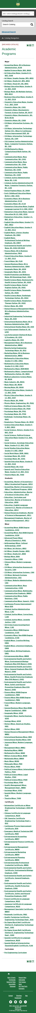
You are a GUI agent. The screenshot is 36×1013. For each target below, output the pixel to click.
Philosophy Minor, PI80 (13, 764)
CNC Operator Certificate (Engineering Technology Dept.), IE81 (17, 820)
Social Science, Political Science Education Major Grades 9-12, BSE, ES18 (18, 437)
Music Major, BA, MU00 (13, 384)
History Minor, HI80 (12, 729)
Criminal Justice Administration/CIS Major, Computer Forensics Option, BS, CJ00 (18, 185)
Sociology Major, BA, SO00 (14, 456)
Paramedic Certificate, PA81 (15, 914)
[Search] (32, 24)
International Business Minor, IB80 (18, 737)
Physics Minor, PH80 (12, 766)
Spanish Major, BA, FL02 (13, 467)
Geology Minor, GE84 (12, 721)
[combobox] (18, 13)
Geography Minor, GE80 (13, 713)
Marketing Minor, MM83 (13, 750)
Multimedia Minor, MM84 (14, 758)
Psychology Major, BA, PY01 (15, 411)
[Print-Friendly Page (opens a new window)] (30, 45)
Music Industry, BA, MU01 (14, 382)
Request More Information (22, 978)
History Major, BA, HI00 (13, 306)
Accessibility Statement (12, 985)
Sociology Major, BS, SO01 (14, 459)
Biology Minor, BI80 (12, 556)
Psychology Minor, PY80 (13, 782)
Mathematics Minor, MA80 (14, 753)
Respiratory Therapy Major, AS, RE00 (19, 422)
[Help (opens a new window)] (33, 45)
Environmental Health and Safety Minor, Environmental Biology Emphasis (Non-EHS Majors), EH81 (18, 661)
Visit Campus (22, 982)
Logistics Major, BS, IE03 (14, 340)
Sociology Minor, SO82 (13, 790)
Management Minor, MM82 (14, 747)
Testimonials (12, 980)
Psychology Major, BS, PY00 (15, 414)
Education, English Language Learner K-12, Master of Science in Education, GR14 (18, 507)
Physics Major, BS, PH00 (13, 400)
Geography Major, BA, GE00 (15, 269)
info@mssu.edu (18, 1009)
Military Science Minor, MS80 (15, 756)
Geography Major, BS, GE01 (15, 272)
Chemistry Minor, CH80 (13, 559)
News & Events (12, 977)
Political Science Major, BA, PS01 (17, 406)
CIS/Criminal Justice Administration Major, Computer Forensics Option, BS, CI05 (18, 143)
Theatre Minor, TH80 (12, 798)
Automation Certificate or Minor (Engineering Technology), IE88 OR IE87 (18, 807)
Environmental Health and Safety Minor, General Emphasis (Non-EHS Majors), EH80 (18, 669)
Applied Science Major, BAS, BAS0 (17, 70)
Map (26, 995)
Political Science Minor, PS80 (15, 780)
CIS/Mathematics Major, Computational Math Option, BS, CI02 (17, 151)
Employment (18, 998)
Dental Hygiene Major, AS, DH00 (17, 190)
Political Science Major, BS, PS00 (17, 408)
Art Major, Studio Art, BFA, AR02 (17, 81)
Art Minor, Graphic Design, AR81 (17, 551)
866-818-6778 (18, 1007)
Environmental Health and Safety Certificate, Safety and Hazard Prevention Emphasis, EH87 (18, 893)
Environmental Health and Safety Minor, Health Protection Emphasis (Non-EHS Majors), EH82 (18, 676)
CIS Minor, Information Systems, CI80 (19, 572)
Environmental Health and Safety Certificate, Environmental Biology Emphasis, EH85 (18, 870)
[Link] (10, 1002)
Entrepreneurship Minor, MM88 (16, 656)
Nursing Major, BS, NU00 (14, 387)
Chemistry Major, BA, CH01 (15, 107)
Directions (19, 995)
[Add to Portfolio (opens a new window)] (28, 45)
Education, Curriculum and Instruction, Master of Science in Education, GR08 (17, 499)
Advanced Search (9, 32)
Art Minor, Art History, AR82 (15, 548)
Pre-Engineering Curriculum (15, 952)
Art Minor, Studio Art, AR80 (15, 554)
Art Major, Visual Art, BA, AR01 (16, 84)
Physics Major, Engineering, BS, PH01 (19, 403)
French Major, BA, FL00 (13, 261)
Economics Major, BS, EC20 (15, 204)
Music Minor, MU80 (11, 761)
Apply (20, 984)
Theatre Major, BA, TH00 (14, 474)
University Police (11, 982)
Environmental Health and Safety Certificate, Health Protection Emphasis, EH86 (18, 885)
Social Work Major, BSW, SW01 (16, 453)
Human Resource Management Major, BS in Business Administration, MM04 (19, 311)
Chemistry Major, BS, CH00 (15, 120)
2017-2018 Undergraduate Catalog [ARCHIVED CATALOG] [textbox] (18, 13)
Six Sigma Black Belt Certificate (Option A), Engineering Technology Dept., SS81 (19, 924)
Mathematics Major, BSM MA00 (16, 369)
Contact (10, 995)
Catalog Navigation (11, 38)
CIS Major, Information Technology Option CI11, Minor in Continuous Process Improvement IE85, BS (18, 131)
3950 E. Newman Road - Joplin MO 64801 (18, 1006)
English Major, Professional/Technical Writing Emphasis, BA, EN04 (17, 240)
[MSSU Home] (18, 3)
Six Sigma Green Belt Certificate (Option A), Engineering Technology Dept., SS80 (19, 932)
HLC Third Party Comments (23, 987)
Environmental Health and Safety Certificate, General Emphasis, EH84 (18, 878)
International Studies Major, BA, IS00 (19, 327)
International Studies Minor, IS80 (17, 740)
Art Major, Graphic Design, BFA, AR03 (19, 78)
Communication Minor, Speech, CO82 (19, 601)
